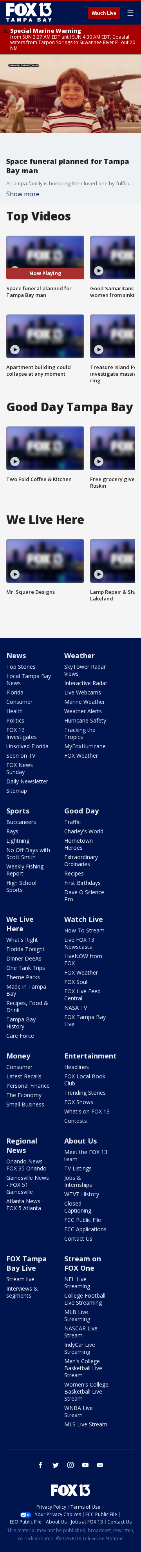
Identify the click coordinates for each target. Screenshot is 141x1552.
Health (14, 711)
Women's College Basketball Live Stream (86, 1391)
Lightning (17, 840)
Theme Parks (23, 977)
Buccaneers (21, 822)
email (100, 1465)
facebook (40, 1465)
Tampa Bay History (21, 1023)
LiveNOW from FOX (83, 959)
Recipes (74, 873)
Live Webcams (82, 692)
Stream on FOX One (82, 1263)
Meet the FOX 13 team (85, 1155)
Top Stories (21, 666)
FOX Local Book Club (84, 1080)
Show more (23, 194)
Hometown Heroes (78, 844)
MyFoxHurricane (85, 746)
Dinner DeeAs (24, 958)
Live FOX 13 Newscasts (79, 943)
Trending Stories (85, 1092)
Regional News (21, 1145)
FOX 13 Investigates (21, 733)
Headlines (76, 1067)
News (16, 655)
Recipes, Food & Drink (27, 1006)
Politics (15, 720)
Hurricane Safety (85, 720)
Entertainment (90, 1055)
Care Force (20, 1035)
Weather (79, 655)
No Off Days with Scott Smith (28, 853)
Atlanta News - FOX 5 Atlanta (25, 1204)
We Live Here (20, 924)
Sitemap (16, 790)
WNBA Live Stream (78, 1411)
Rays (12, 831)
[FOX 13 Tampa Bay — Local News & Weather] (29, 12)
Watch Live (104, 13)
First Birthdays (82, 882)
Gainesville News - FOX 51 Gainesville (27, 1184)
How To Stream (84, 930)
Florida (15, 692)
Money (18, 1055)
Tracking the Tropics (80, 733)
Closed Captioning (77, 1207)
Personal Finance (28, 1085)
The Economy (24, 1095)
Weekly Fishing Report (24, 870)
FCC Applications (85, 1229)
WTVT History (81, 1194)
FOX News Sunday (19, 768)
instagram (70, 1465)
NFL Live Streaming (77, 1282)
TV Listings (78, 1168)
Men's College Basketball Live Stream (83, 1368)
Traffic (72, 822)
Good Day (81, 810)
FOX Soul (75, 982)
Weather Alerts (83, 711)
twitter (55, 1465)
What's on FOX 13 (87, 1111)
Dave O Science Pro (84, 895)
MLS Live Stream (85, 1424)
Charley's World (83, 831)
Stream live (20, 1279)
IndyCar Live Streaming (79, 1348)
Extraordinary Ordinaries (81, 860)
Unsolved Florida (27, 746)
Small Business (25, 1104)
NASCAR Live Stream (81, 1332)
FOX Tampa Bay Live (85, 1020)
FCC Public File (82, 1219)
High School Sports (21, 886)
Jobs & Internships (78, 1181)
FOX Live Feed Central (82, 994)
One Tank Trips (25, 967)
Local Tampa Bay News (28, 679)
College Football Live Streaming (84, 1299)
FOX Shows (78, 1102)
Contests (75, 1120)
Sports (17, 810)
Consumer (19, 701)
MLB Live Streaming (77, 1315)
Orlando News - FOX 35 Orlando (26, 1165)
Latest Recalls (24, 1076)
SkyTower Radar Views (85, 670)
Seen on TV (20, 755)
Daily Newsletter (27, 781)
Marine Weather (84, 701)
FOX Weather (81, 755)
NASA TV (75, 1007)
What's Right (22, 939)
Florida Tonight (25, 949)
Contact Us (78, 1238)
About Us (80, 1140)
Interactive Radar (85, 683)
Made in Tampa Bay (26, 990)
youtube (85, 1465)
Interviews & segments (22, 1292)
